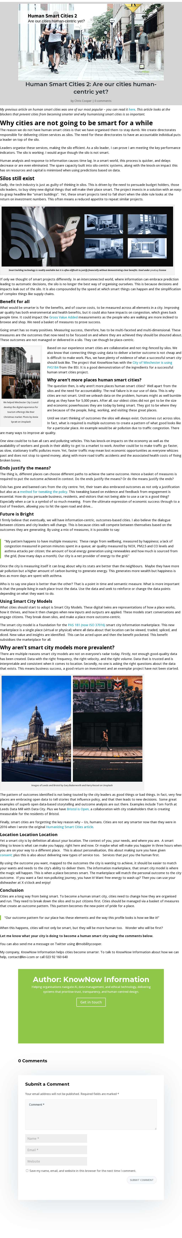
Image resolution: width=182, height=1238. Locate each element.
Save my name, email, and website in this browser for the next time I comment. (83, 1171)
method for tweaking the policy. (44, 491)
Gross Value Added (63, 317)
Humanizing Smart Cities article (69, 827)
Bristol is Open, (78, 809)
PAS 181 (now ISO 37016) (86, 625)
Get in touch (91, 1002)
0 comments (103, 101)
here (132, 109)
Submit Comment (142, 1180)
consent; (7, 855)
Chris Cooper (83, 101)
